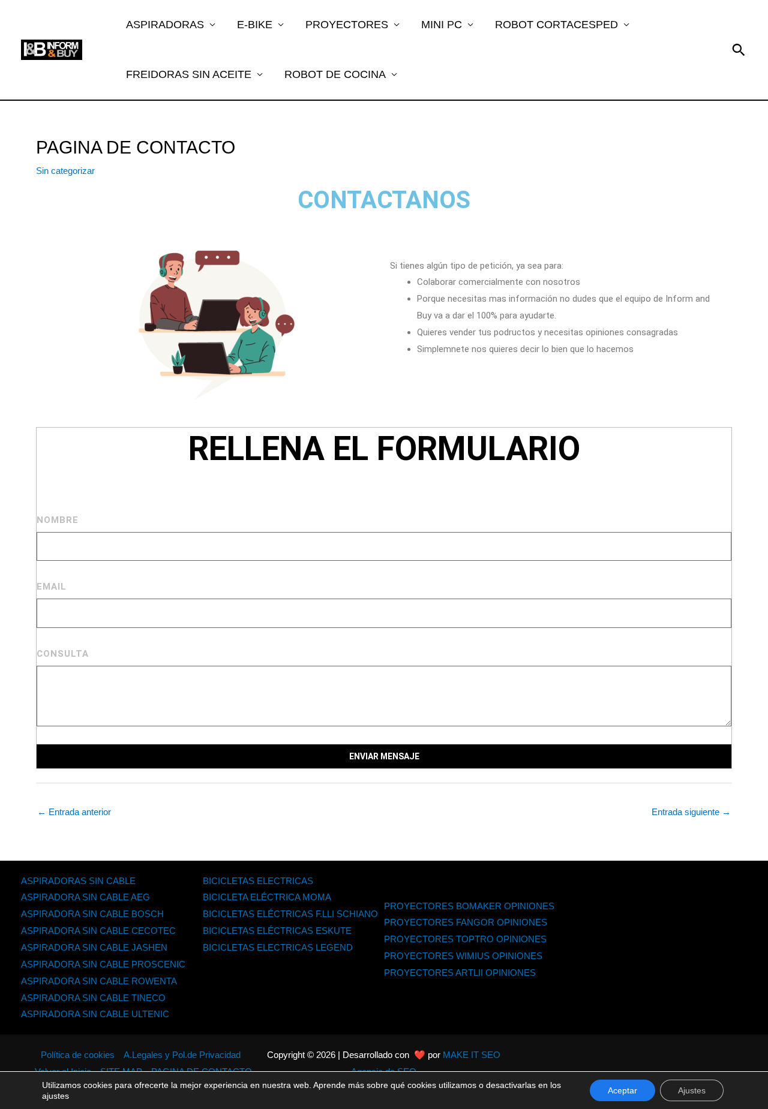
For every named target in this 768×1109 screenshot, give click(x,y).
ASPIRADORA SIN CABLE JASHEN (94, 947)
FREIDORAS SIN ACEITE (188, 74)
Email (52, 586)
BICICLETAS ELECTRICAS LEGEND (278, 947)
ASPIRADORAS (165, 25)
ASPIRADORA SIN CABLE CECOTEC (98, 930)
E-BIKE (254, 25)
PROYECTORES (346, 25)
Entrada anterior (74, 812)
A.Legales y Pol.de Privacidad (182, 1055)
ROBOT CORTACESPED (556, 25)
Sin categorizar (65, 171)
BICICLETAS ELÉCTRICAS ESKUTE (277, 930)
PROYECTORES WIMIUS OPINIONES (463, 956)
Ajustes (692, 1090)
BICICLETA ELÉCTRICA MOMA (267, 897)
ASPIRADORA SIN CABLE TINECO (93, 998)
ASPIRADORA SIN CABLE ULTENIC (95, 1014)
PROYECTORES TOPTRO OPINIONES (465, 939)
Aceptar (622, 1090)
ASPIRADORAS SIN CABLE (78, 881)
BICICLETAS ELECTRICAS (258, 881)
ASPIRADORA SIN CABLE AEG (85, 897)
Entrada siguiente (691, 812)
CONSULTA (63, 653)
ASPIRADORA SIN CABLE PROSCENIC (103, 964)
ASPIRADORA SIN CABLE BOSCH (92, 914)
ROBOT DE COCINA (335, 74)
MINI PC (441, 25)
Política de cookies (78, 1055)
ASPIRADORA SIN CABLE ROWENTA (99, 981)
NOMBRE (58, 520)
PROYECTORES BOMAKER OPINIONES (469, 906)
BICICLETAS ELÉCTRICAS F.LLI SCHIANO (290, 914)
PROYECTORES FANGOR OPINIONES (465, 922)
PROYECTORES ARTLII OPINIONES (460, 972)
